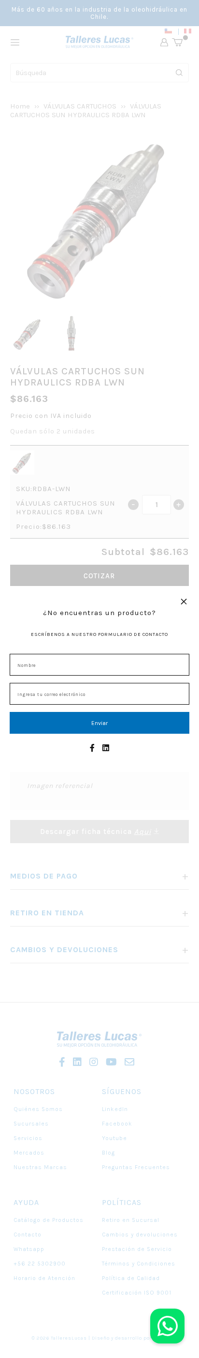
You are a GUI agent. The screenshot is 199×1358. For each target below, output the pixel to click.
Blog (108, 1152)
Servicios (28, 1138)
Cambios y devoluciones (140, 1234)
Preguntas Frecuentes (136, 1167)
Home (20, 106)
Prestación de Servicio (137, 1249)
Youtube (114, 1138)
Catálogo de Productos (49, 1220)
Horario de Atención (44, 1278)
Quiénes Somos (38, 1109)
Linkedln (115, 1109)
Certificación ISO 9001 (136, 1292)
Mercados (29, 1152)
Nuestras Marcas (40, 1167)
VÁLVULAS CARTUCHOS (79, 106)
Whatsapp (29, 1249)
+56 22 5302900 (40, 1263)
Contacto (28, 1234)
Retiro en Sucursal (130, 1220)
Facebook (117, 1123)
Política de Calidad (131, 1278)
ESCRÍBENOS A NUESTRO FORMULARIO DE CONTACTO (99, 634)
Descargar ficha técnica (95, 831)
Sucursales (31, 1123)
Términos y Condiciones (138, 1263)
